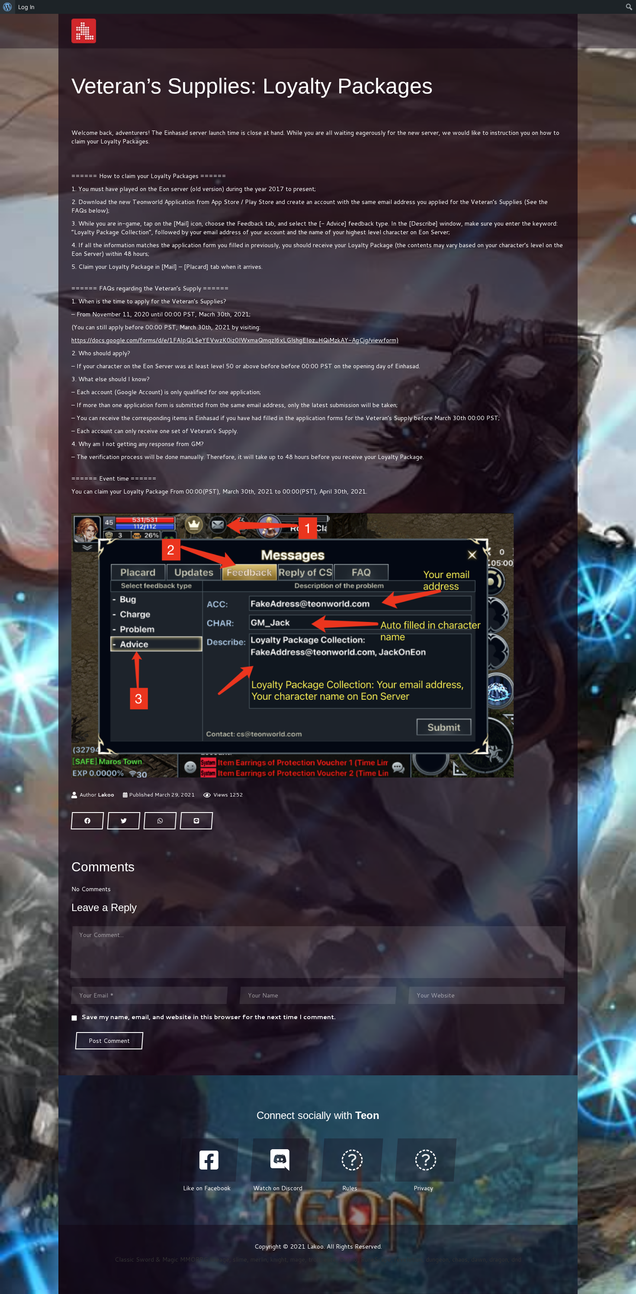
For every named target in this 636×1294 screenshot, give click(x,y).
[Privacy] (425, 1160)
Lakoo (106, 794)
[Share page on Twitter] (124, 820)
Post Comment (109, 1040)
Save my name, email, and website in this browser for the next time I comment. (208, 1017)
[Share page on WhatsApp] (160, 820)
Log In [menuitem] (26, 6)
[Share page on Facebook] (87, 820)
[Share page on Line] (196, 820)
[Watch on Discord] (280, 1160)
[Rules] (352, 1160)
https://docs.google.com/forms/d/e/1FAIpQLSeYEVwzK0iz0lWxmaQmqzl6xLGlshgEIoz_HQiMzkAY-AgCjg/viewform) (234, 340)
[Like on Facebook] (209, 1160)
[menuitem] (7, 7)
